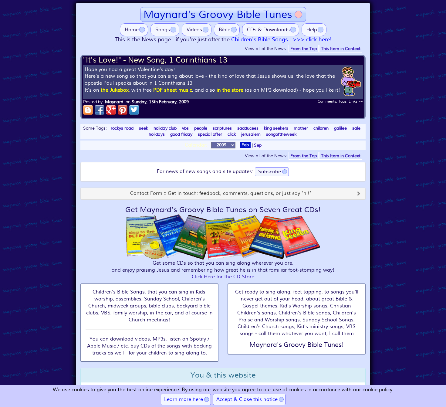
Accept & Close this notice (247, 399)
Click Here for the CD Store (223, 277)
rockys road (122, 128)
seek (143, 128)
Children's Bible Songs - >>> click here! (281, 39)
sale (356, 128)
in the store (230, 90)
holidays (157, 134)
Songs (162, 30)
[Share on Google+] (111, 110)
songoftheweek (281, 134)
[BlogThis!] (88, 110)
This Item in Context (340, 48)
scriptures (222, 128)
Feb (245, 145)
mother (301, 128)
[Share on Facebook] (99, 110)
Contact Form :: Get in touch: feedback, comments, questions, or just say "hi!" (220, 193)
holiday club (165, 128)
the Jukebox (115, 90)
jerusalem (251, 134)
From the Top (303, 48)
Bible (224, 30)
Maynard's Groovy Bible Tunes (218, 14)
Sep (258, 145)
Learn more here (183, 399)
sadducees (247, 128)
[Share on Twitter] (134, 110)
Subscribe (269, 172)
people (200, 128)
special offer (210, 134)
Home (132, 30)
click (232, 134)
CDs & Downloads (268, 30)
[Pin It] (122, 110)
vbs (185, 128)
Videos (194, 30)
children (321, 128)
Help (311, 30)
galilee (340, 128)
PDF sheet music (172, 90)
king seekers (276, 128)
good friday (181, 134)
